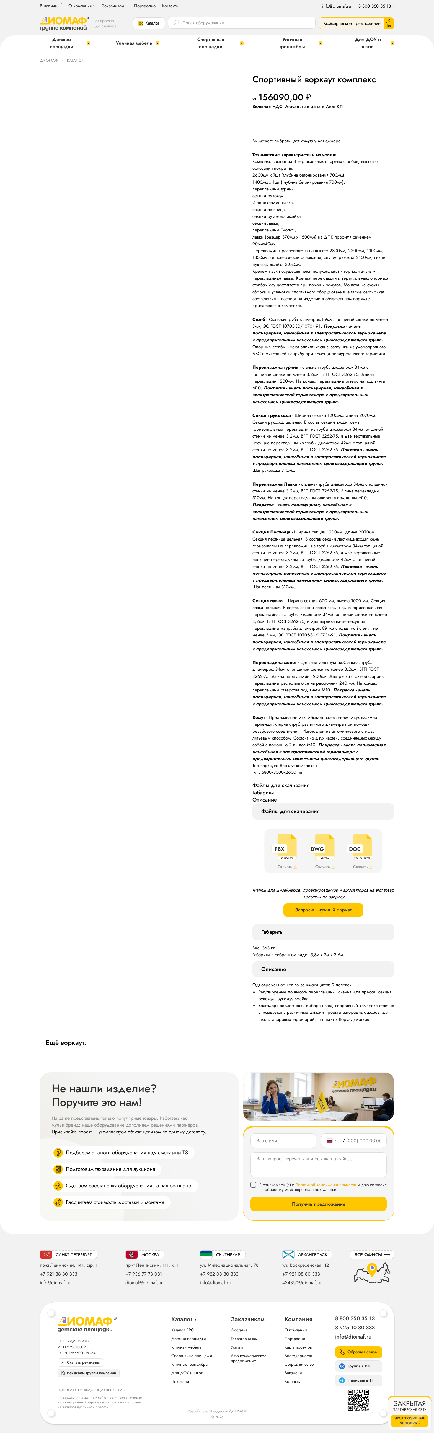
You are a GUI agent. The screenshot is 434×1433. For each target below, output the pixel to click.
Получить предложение (318, 1204)
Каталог (75, 60)
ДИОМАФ (49, 60)
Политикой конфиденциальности (325, 1185)
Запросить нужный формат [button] (323, 910)
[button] (149, 23)
